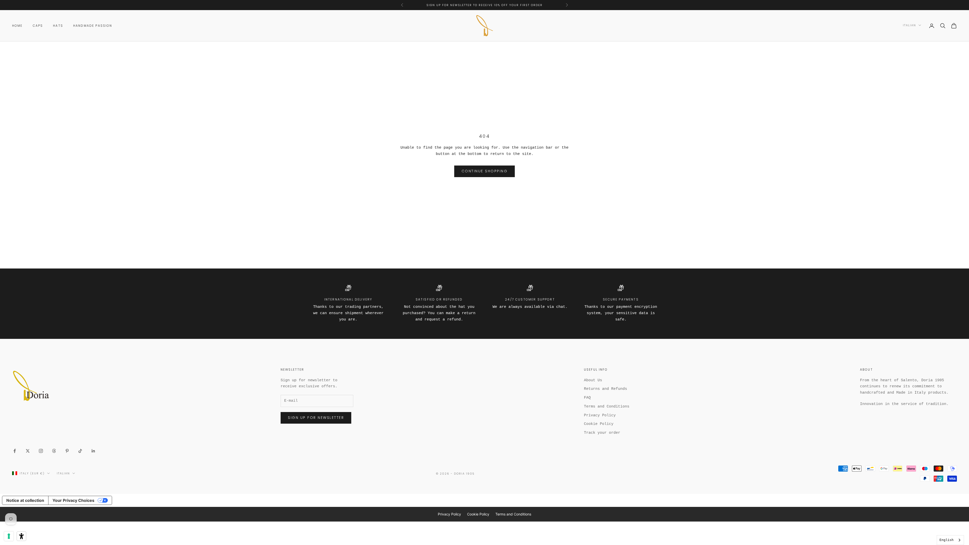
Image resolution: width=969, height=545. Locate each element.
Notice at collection (25, 500)
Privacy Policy (600, 415)
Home (17, 25)
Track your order (602, 433)
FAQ (587, 398)
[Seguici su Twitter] (27, 450)
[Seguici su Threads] (54, 450)
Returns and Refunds (605, 389)
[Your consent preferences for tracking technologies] (9, 536)
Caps (38, 25)
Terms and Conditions (606, 406)
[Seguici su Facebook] (14, 450)
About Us (593, 380)
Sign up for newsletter (316, 417)
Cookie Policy (598, 424)
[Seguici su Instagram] (40, 450)
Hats (58, 25)
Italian (909, 25)
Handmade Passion (92, 25)
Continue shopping (485, 171)
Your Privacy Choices (73, 500)
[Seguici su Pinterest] (67, 450)
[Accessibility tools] (21, 536)
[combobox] (950, 540)
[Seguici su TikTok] (80, 450)
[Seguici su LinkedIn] (93, 450)
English (946, 540)
